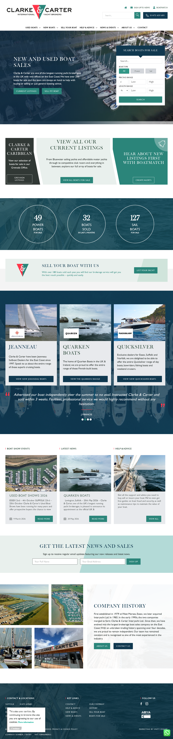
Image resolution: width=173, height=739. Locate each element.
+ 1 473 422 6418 (24, 716)
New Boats (49, 27)
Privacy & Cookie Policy (65, 729)
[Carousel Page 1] (82, 419)
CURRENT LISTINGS (26, 91)
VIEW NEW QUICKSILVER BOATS (139, 379)
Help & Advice (87, 27)
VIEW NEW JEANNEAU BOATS (31, 379)
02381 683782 (26, 712)
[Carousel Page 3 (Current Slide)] (88, 419)
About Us (127, 27)
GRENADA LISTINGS (19, 178)
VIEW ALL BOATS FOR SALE (76, 180)
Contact (142, 27)
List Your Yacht (146, 270)
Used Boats (32, 27)
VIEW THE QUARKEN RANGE (85, 379)
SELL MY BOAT (52, 91)
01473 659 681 (157, 15)
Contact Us (123, 646)
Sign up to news (142, 8)
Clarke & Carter (39, 12)
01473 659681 (26, 704)
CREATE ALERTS (144, 180)
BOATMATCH (162, 8)
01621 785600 (26, 708)
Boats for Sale (97, 716)
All (124, 71)
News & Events (108, 27)
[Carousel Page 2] (85, 419)
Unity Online (161, 729)
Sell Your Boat (69, 27)
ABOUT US (102, 646)
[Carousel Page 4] (91, 419)
